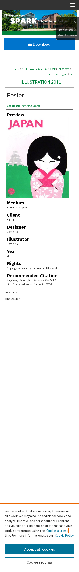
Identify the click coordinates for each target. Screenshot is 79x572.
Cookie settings (57, 530)
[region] (39, 537)
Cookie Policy (64, 535)
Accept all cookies (39, 549)
